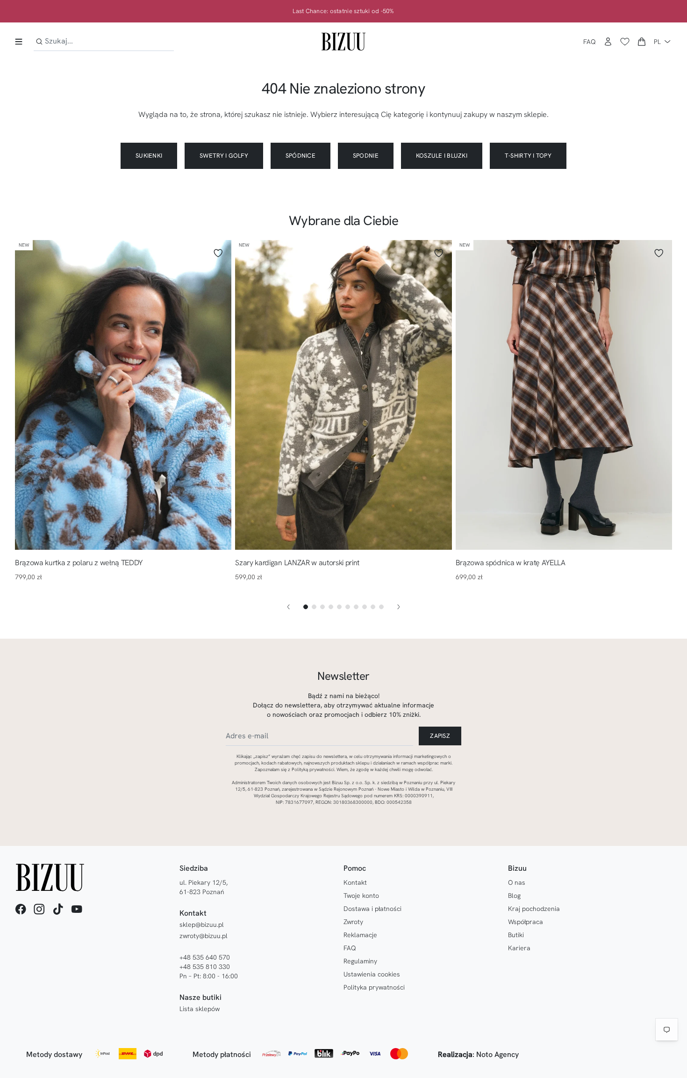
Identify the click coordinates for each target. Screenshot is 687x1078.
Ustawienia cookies (372, 974)
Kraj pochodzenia (534, 908)
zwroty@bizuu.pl (203, 936)
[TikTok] (58, 909)
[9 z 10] (373, 607)
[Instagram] (39, 909)
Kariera (519, 948)
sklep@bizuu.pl (201, 924)
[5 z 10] (339, 607)
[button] (641, 41)
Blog (514, 895)
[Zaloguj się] (608, 41)
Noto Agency (497, 1054)
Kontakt (355, 882)
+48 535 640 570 (204, 957)
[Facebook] (20, 909)
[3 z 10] (322, 607)
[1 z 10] (305, 607)
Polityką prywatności (313, 769)
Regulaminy (360, 961)
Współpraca (525, 922)
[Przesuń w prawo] (398, 606)
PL (657, 41)
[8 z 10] (364, 607)
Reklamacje (360, 935)
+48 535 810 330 (204, 966)
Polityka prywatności (374, 987)
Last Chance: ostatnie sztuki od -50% (343, 11)
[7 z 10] (356, 607)
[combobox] (104, 41)
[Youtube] (76, 909)
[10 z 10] (381, 607)
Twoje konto (361, 895)
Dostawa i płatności (372, 908)
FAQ (589, 41)
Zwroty (353, 922)
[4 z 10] (331, 607)
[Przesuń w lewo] (288, 606)
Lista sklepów (199, 1009)
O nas (516, 882)
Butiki (516, 935)
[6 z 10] (347, 607)
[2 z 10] (314, 607)
